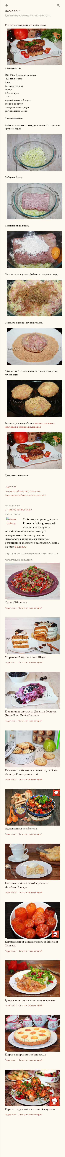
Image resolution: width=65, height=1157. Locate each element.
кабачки (20, 491)
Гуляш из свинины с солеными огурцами (30, 1000)
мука (31, 491)
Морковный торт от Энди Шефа (25, 657)
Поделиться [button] (10, 487)
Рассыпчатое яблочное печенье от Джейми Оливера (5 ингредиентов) (31, 772)
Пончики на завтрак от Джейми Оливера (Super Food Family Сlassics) (30, 713)
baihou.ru (20, 546)
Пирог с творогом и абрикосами (25, 1054)
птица (37, 491)
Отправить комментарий (18, 510)
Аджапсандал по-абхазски (21, 828)
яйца (43, 495)
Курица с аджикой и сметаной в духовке (30, 1109)
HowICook (12, 10)
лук (26, 491)
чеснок (37, 495)
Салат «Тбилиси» (16, 602)
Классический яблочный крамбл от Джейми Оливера (27, 885)
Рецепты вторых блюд (15, 495)
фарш (30, 495)
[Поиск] (58, 5)
